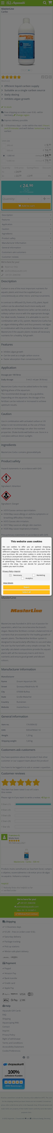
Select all (26, 592)
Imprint (17, 571)
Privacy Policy (8, 571)
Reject (26, 587)
